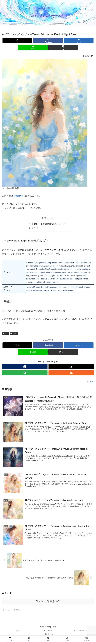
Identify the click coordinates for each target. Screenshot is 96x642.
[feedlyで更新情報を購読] (25, 372)
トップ (16, 630)
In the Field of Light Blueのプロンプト (49, 223)
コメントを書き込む (48, 601)
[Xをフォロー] (71, 366)
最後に (35, 227)
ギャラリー (48, 630)
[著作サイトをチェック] (25, 366)
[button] (63, 47)
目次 (44, 218)
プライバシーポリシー (79, 630)
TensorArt (18, 195)
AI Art (6, 334)
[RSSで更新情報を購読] (71, 372)
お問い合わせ (48, 634)
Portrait (14, 334)
